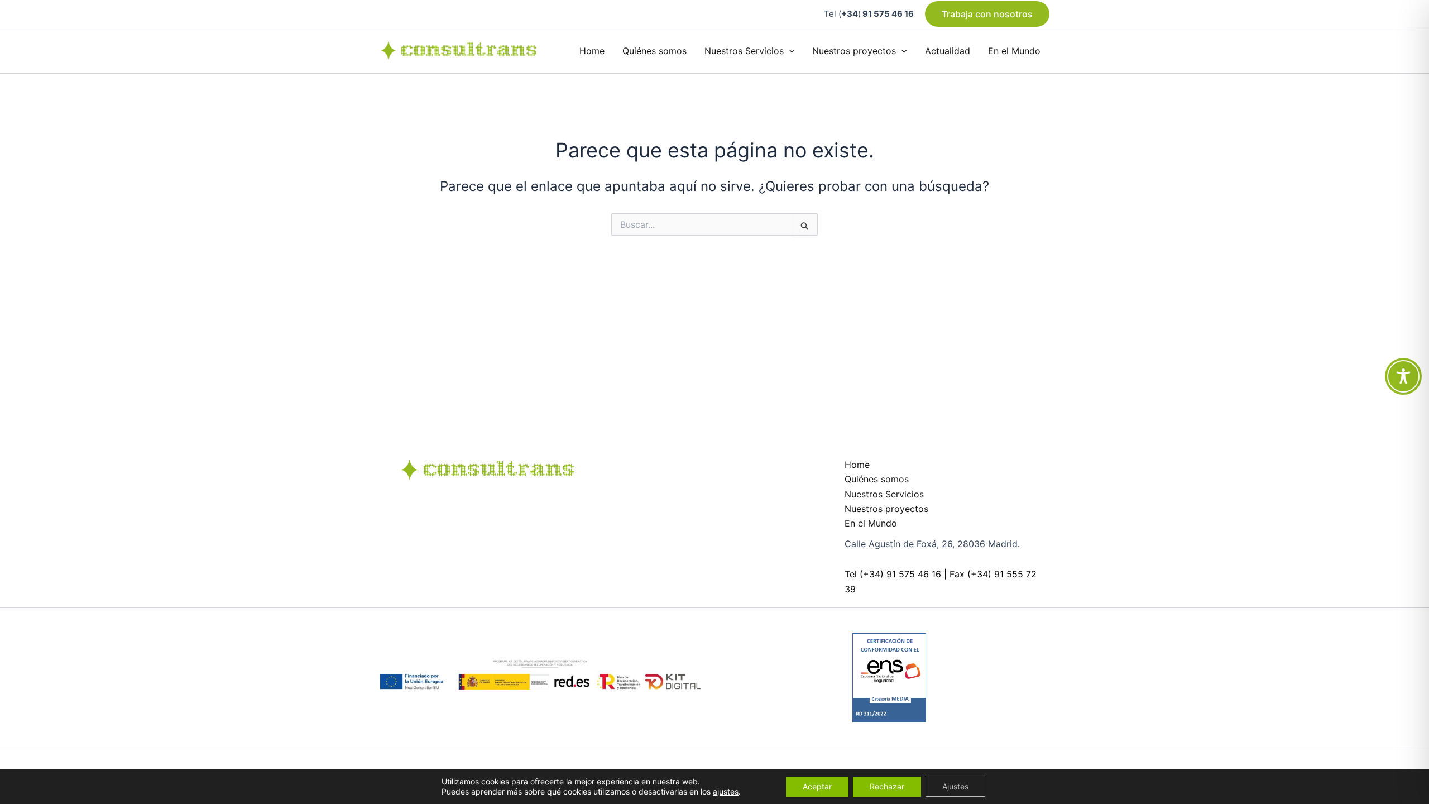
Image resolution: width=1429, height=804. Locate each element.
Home (592, 50)
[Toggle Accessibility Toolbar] (1403, 376)
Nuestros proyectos (854, 50)
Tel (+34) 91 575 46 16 (893, 574)
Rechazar (887, 786)
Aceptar (817, 786)
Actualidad (947, 50)
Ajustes (955, 786)
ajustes (726, 791)
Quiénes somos (654, 50)
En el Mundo (1014, 50)
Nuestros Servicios (744, 50)
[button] (987, 14)
